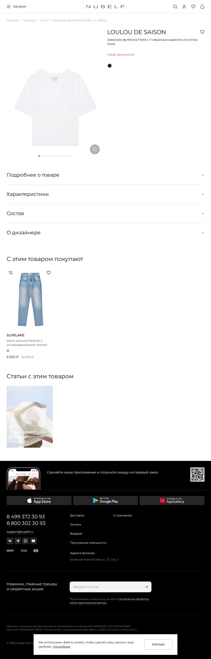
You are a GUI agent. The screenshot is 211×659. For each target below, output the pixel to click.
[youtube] (33, 541)
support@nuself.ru (20, 532)
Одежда (28, 20)
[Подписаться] (146, 587)
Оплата (75, 524)
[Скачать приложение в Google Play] (105, 500)
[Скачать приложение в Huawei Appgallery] (171, 500)
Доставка (77, 515)
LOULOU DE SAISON (136, 32)
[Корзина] (202, 7)
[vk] (10, 541)
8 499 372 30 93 (26, 517)
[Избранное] (193, 7)
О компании (122, 515)
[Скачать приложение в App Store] (39, 500)
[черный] (109, 65)
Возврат (76, 533)
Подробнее (61, 646)
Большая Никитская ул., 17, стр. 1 (94, 559)
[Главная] (106, 6)
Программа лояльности (88, 543)
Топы (43, 20)
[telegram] (17, 541)
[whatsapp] (25, 541)
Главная (12, 20)
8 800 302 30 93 (26, 523)
